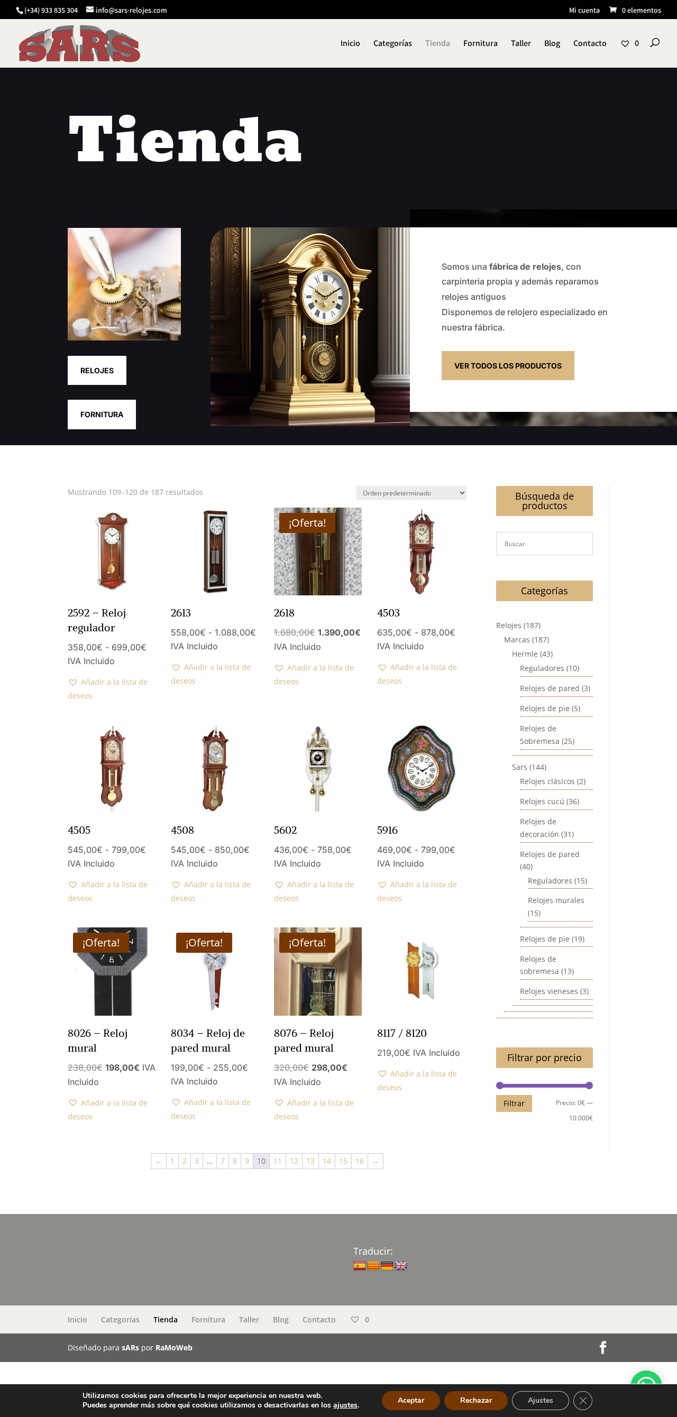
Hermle (525, 654)
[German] (387, 1266)
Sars (519, 767)
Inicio (350, 44)
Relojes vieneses (549, 991)
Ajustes (540, 1400)
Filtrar (514, 1103)
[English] (401, 1266)
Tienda (437, 44)
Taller (521, 44)
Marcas (517, 639)
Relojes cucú (542, 801)
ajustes (345, 1405)
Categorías (392, 44)
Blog (552, 44)
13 (310, 1161)
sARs (130, 1347)
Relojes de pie (545, 708)
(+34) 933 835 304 (51, 10)
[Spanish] (359, 1266)
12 (294, 1161)
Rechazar (476, 1400)
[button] (111, 689)
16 (359, 1161)
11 (277, 1161)
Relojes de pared (550, 688)
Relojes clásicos (547, 781)
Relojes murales (556, 900)
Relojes (97, 370)
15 (343, 1161)
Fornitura (480, 44)
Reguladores (542, 668)
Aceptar (411, 1400)
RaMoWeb (174, 1347)
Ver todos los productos (508, 365)
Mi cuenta (584, 10)
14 (327, 1161)
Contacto (590, 44)
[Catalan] (373, 1266)
